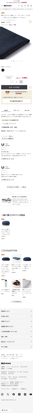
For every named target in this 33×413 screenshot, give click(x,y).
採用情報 (12, 382)
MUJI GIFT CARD (22, 377)
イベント (8, 366)
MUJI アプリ (3, 377)
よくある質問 (9, 368)
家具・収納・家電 (10, 354)
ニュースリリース (4, 382)
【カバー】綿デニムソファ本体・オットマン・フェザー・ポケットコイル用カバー (5, 233)
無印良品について (5, 383)
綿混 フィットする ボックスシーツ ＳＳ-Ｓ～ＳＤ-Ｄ (27, 292)
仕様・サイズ (16, 110)
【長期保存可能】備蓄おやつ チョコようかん (16, 291)
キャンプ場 (19, 371)
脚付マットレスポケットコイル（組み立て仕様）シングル (16, 267)
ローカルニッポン (15, 366)
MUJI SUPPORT (23, 366)
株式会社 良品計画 (14, 383)
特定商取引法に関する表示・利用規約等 (9, 385)
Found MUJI (25, 371)
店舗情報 (3, 366)
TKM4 (6, 144)
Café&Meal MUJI (11, 371)
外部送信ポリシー (15, 388)
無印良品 (3, 354)
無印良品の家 (4, 371)
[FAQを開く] (28, 5)
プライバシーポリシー (5, 388)
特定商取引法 (23, 388)
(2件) (15, 24)
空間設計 (3, 368)
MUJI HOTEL (11, 373)
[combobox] (6, 410)
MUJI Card (15, 377)
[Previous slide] (11, 61)
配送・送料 (27, 110)
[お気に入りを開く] (25, 5)
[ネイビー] (3, 70)
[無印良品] (6, 363)
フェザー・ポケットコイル (18, 9)
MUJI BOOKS (4, 373)
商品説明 (6, 110)
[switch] (30, 21)
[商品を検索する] (19, 5)
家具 (17, 354)
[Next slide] (21, 61)
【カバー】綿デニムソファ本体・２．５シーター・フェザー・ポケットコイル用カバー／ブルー (5, 269)
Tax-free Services (12, 378)
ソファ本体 (5, 123)
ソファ (21, 354)
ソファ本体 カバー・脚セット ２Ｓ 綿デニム (26, 266)
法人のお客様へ (4, 378)
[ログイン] (22, 5)
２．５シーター (28, 9)
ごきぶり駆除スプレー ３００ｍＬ (5, 290)
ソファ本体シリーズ (6, 9)
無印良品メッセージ (19, 382)
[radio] (3, 70)
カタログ (10, 377)
